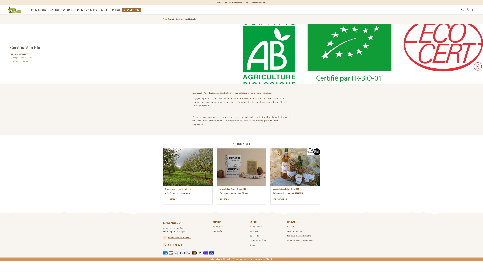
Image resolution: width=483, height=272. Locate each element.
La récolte (254, 236)
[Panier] (473, 9)
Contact (290, 227)
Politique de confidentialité (299, 236)
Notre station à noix (258, 240)
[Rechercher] (462, 9)
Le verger (254, 231)
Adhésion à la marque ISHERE (288, 193)
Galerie (253, 245)
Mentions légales (294, 231)
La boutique (218, 227)
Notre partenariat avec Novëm (234, 193)
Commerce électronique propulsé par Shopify (253, 259)
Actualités (179, 19)
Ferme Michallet (168, 19)
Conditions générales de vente (300, 240)
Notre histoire (256, 227)
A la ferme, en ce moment (178, 193)
